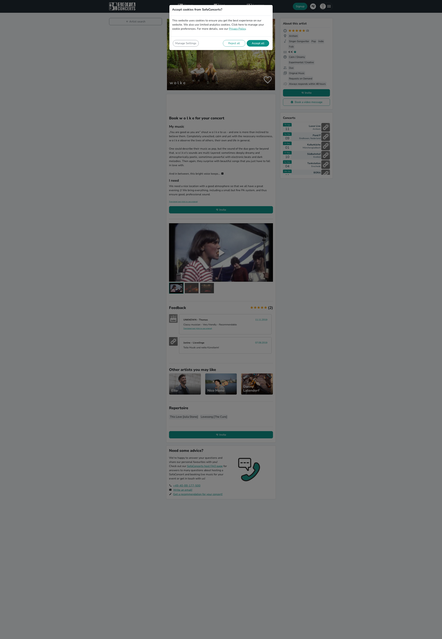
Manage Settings (185, 43)
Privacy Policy (237, 29)
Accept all (258, 43)
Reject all (234, 43)
